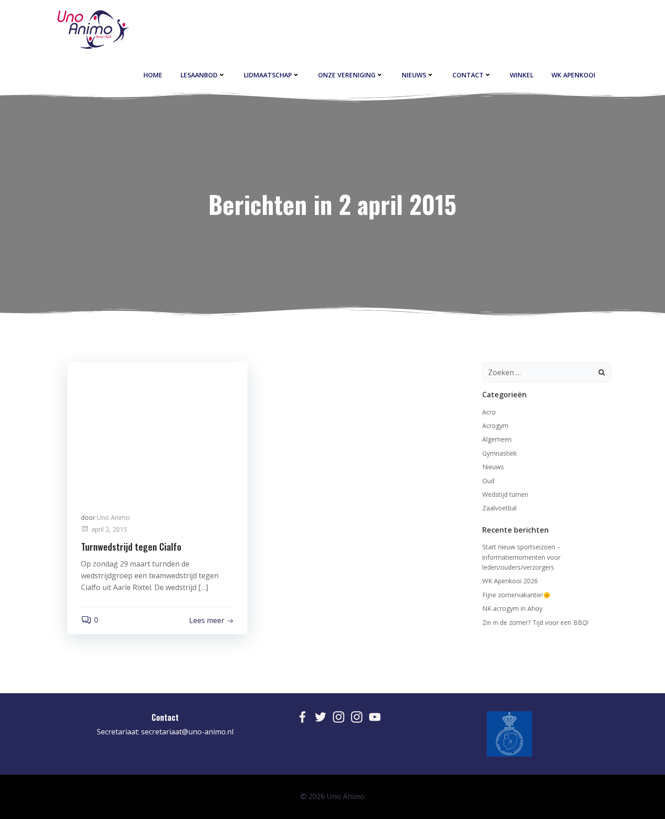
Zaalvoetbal (499, 508)
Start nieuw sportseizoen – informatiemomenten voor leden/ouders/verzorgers (521, 557)
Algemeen (497, 439)
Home (152, 75)
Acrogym (495, 425)
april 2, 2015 (109, 529)
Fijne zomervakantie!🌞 (516, 594)
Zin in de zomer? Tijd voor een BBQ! (535, 622)
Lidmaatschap (268, 75)
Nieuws (414, 75)
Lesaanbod (199, 75)
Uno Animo (113, 517)
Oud (488, 480)
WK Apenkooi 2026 (510, 580)
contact (468, 75)
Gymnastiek (499, 453)
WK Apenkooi (573, 75)
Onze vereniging (346, 75)
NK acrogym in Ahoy (512, 608)
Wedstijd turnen (505, 494)
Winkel (521, 75)
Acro (489, 412)
